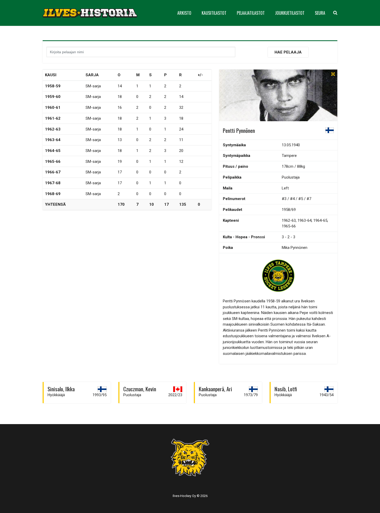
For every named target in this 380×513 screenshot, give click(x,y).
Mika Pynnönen (294, 247)
